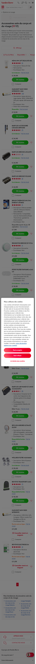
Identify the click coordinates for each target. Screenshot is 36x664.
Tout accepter (17, 350)
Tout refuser (18, 356)
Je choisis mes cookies (17, 361)
